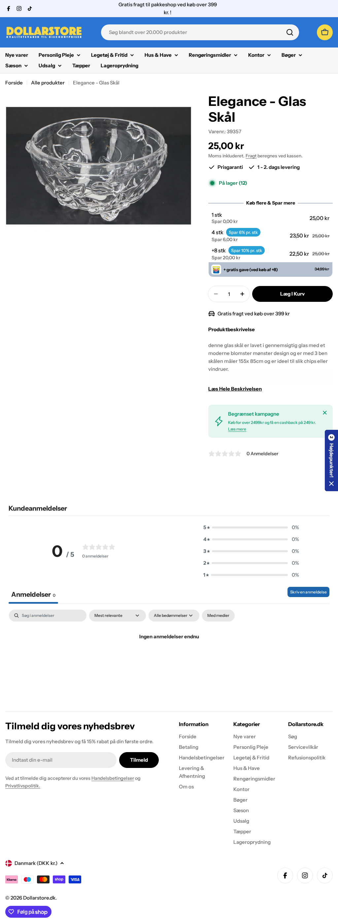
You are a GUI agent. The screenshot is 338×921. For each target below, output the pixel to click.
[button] (271, 218)
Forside (14, 82)
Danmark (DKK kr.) (36, 863)
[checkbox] (218, 615)
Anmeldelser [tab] (33, 594)
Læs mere (237, 429)
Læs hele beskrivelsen (235, 389)
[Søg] (290, 32)
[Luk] (325, 412)
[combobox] (200, 32)
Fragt (251, 155)
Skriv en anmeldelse (308, 591)
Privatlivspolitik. (22, 786)
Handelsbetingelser (112, 778)
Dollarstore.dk (39, 898)
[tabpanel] (169, 659)
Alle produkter (48, 82)
